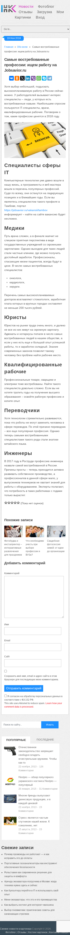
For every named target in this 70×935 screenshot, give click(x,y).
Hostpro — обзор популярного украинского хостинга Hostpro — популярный (37, 781)
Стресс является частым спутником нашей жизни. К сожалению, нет (34, 821)
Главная (8, 47)
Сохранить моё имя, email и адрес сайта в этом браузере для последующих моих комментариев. (31, 678)
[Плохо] (8, 502)
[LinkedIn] (27, 78)
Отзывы (25, 12)
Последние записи (45, 740)
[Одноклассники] (17, 78)
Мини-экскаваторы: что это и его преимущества (30, 899)
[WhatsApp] (38, 78)
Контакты (54, 932)
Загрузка (44, 12)
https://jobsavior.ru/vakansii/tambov (25, 210)
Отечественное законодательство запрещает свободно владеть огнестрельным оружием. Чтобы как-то (37, 755)
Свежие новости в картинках (16, 928)
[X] (22, 78)
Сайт (7, 656)
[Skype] (44, 78)
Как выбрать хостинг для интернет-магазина (29, 905)
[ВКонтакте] (11, 78)
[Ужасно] (5, 502)
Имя (6, 624)
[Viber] (33, 78)
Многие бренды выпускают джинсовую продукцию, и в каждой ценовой (34, 799)
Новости (26, 6)
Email (7, 640)
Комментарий (11, 573)
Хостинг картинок (37, 932)
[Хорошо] (15, 502)
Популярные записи (16, 740)
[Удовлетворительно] (12, 502)
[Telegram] (49, 78)
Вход (40, 17)
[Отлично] (18, 502)
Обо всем (22, 47)
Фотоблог (46, 6)
